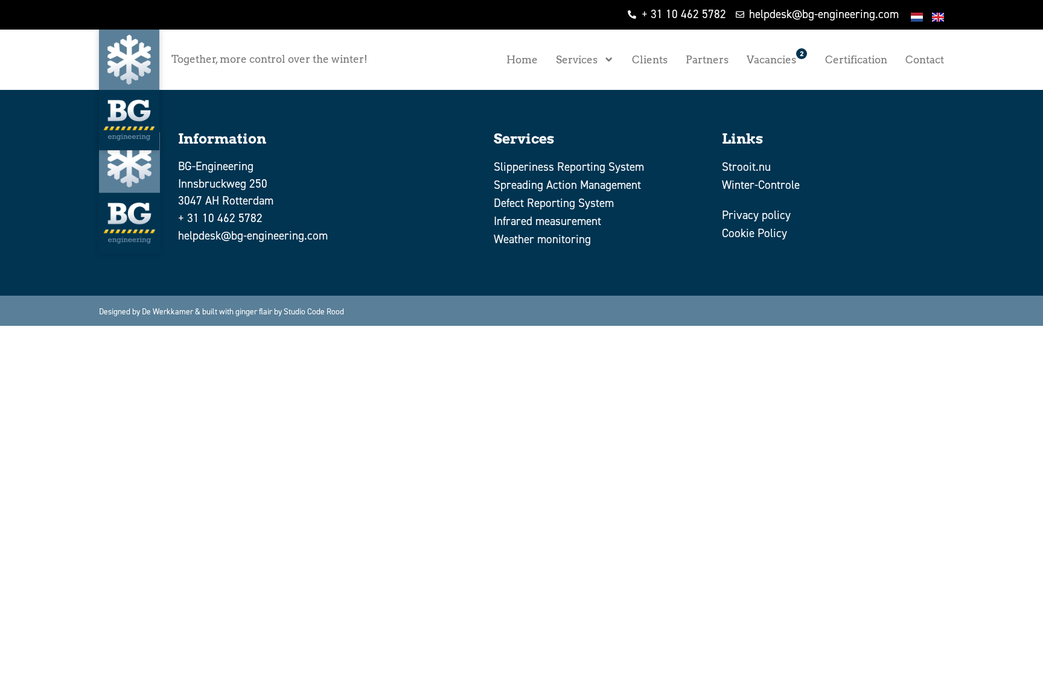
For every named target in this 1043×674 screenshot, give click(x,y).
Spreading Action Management (567, 184)
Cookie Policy (754, 233)
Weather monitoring (542, 239)
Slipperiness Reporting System (569, 166)
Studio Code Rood (314, 311)
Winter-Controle (761, 184)
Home (522, 59)
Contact (924, 59)
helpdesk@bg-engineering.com (253, 235)
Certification (856, 59)
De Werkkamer (167, 311)
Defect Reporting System (554, 203)
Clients (650, 59)
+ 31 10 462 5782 (220, 218)
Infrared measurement (547, 221)
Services (577, 59)
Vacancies (775, 57)
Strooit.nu (746, 166)
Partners (707, 59)
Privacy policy (756, 215)
